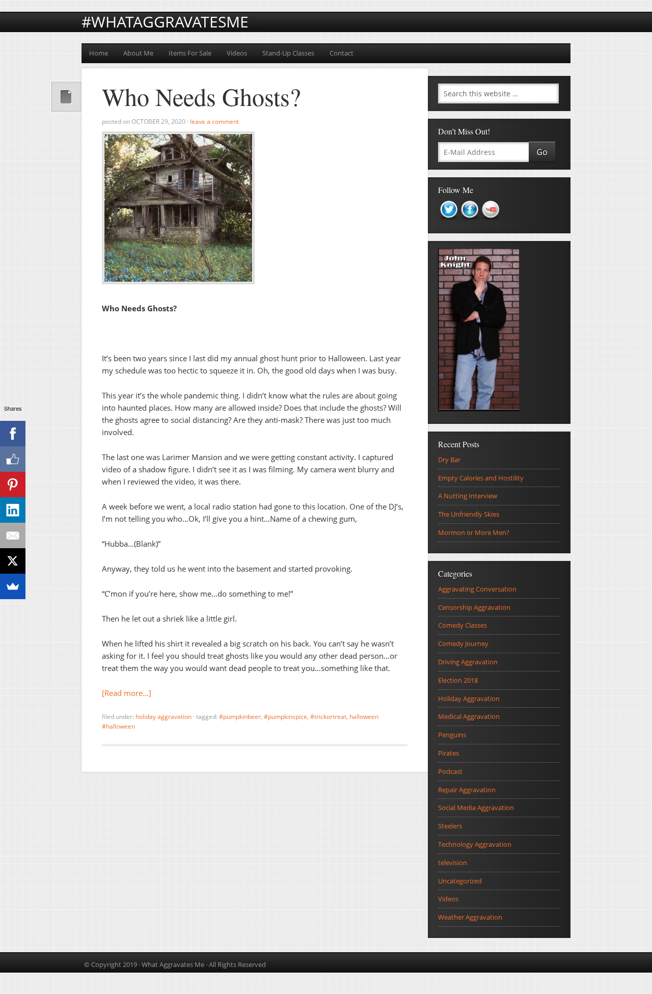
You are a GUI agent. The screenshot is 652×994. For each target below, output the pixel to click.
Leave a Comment (214, 121)
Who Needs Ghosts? (201, 96)
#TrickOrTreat (328, 716)
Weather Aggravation (470, 917)
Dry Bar (449, 459)
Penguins (452, 734)
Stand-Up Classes (288, 53)
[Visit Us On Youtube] (490, 223)
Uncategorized (460, 880)
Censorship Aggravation (474, 607)
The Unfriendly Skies (468, 514)
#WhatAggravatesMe (165, 21)
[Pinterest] (12, 484)
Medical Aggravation (469, 716)
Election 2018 (458, 680)
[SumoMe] (12, 586)
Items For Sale (190, 53)
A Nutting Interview (467, 495)
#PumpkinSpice (285, 716)
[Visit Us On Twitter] (448, 223)
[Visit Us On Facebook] (469, 223)
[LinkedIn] (12, 510)
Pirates (448, 753)
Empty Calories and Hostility (481, 477)
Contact (342, 53)
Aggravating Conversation (477, 589)
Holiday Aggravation (163, 716)
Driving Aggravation (468, 661)
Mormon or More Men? (473, 532)
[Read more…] (126, 693)
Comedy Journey (463, 643)
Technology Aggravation (474, 844)
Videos (237, 53)
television (452, 862)
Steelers (450, 825)
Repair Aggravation (467, 789)
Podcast (450, 771)
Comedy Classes (462, 625)
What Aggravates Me (173, 964)
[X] (12, 561)
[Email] (12, 535)
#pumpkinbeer (240, 716)
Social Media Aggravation (476, 807)
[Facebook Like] (12, 459)
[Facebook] (12, 433)
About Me (138, 53)
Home (98, 53)
